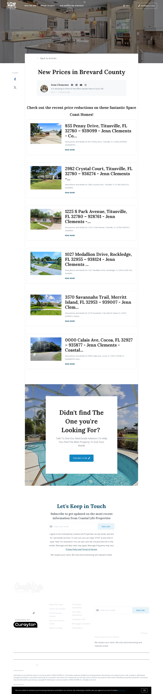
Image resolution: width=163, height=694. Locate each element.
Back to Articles (48, 58)
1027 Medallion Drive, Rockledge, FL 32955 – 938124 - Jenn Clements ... (98, 259)
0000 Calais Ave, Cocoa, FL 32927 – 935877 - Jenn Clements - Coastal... (99, 345)
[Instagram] (29, 613)
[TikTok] (34, 613)
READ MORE (70, 150)
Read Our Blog (55, 628)
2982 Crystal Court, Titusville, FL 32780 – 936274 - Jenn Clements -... (98, 173)
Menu (128, 5)
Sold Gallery (77, 628)
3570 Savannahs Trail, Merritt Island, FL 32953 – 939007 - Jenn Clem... (98, 302)
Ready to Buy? (48, 5)
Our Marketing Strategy (72, 5)
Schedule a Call (78, 619)
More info (121, 690)
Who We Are (30, 5)
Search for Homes (57, 608)
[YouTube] (24, 613)
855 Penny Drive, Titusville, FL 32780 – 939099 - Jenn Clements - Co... (98, 131)
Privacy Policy (144, 656)
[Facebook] (14, 613)
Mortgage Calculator (81, 623)
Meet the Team (56, 604)
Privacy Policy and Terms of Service (81, 549)
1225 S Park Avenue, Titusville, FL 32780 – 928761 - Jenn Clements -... (96, 216)
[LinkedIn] (19, 613)
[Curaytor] (25, 627)
